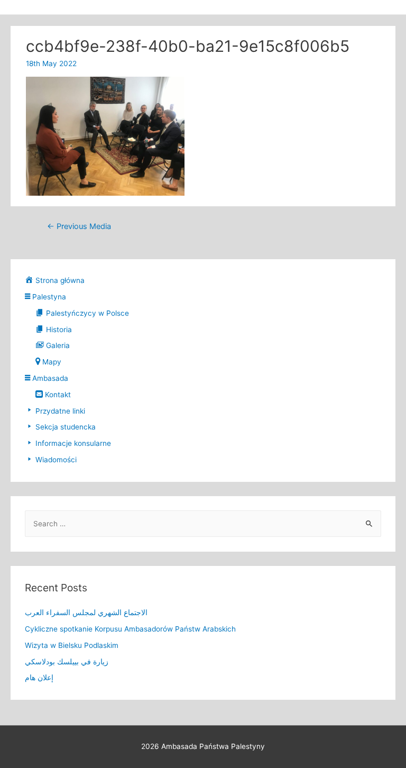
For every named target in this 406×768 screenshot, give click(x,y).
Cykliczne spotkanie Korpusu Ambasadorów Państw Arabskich (130, 629)
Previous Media (79, 226)
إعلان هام (39, 677)
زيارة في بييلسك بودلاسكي (66, 661)
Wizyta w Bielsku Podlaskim (71, 645)
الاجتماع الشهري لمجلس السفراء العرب (86, 612)
